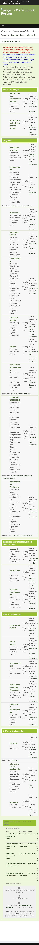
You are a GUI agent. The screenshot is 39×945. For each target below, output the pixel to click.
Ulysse (31, 815)
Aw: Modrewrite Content (32, 382)
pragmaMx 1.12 (17, 535)
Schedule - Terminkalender (15, 592)
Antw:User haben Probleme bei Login (12, 836)
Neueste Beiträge (13, 828)
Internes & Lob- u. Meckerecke (15, 766)
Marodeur (32, 724)
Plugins (13, 347)
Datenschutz (6, 3)
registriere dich (31, 35)
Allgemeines (15, 213)
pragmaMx (5, 2)
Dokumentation (26, 2)
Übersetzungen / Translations (22, 206)
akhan (34, 293)
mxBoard (14, 549)
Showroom (15, 760)
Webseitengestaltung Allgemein (15, 687)
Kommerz (14, 802)
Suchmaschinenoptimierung (21, 394)
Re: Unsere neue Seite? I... (33, 106)
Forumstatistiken (13, 884)
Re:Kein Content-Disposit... (32, 696)
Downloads (15, 2)
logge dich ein (16, 35)
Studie (26, 899)
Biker (30, 387)
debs (35, 195)
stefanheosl (33, 517)
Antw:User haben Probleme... (33, 221)
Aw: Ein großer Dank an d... (33, 780)
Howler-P (35, 701)
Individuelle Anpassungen (15, 367)
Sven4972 (32, 229)
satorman (32, 111)
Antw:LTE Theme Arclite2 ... (32, 329)
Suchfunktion (8, 57)
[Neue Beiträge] (5, 102)
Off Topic (14, 743)
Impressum (16, 3)
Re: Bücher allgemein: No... (32, 630)
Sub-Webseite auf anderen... (33, 717)
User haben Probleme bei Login (10, 856)
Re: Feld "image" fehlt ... (33, 676)
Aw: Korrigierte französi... (32, 578)
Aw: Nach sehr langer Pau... (32, 749)
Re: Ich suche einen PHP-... (33, 810)
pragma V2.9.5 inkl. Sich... (32, 127)
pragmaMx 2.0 (28, 535)
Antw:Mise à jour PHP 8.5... (33, 156)
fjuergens (32, 253)
